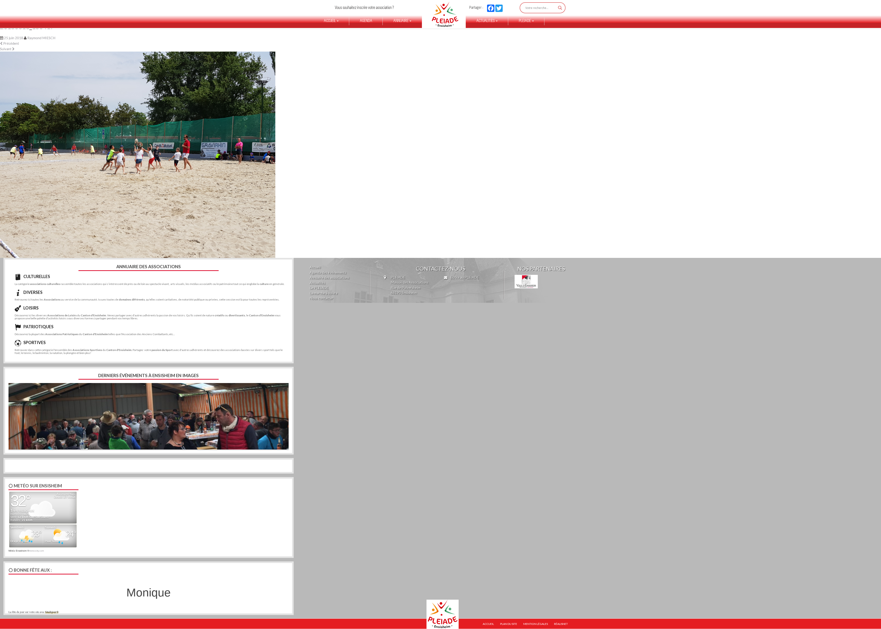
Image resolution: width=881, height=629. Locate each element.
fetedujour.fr (52, 612)
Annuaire (401, 21)
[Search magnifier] (560, 8)
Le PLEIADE (319, 288)
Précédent (11, 43)
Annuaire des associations (329, 278)
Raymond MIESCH (41, 38)
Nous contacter (321, 298)
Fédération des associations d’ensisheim (443, 14)
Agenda (366, 21)
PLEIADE (525, 21)
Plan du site (508, 624)
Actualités (485, 21)
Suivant (6, 49)
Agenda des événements (328, 272)
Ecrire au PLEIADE (464, 277)
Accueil (330, 21)
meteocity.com (36, 550)
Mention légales (535, 624)
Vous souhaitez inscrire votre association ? (364, 8)
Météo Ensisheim (17, 550)
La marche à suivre (324, 293)
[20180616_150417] (137, 154)
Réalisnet (561, 624)
